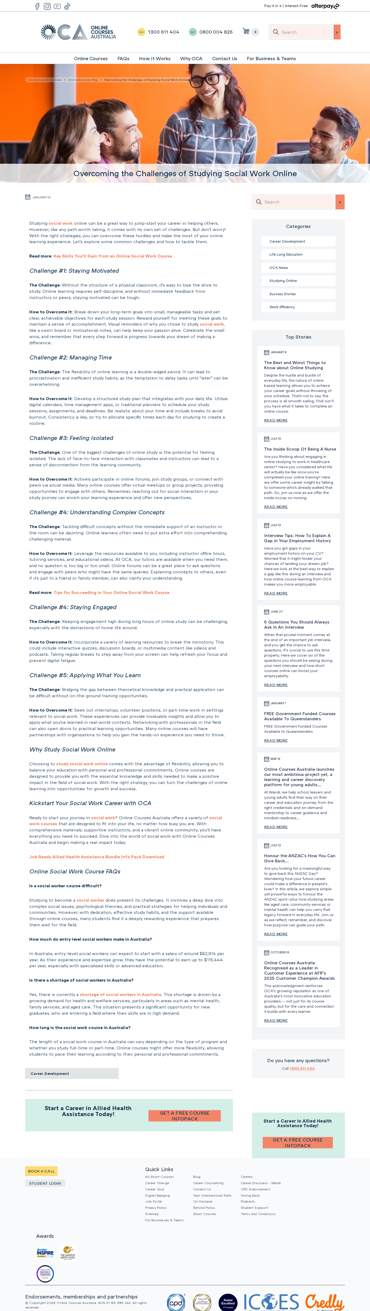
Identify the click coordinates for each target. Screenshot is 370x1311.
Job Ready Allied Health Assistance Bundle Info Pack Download (96, 856)
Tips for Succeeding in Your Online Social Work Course (111, 592)
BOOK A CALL (41, 1171)
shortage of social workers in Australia (120, 994)
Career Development (50, 1073)
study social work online (82, 763)
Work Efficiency (282, 307)
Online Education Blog (83, 79)
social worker (90, 900)
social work (61, 223)
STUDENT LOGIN (45, 1183)
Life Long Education (286, 254)
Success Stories (283, 294)
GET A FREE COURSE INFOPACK (185, 1116)
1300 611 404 (302, 1068)
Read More (276, 420)
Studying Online (283, 280)
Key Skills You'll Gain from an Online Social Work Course (113, 256)
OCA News (279, 267)
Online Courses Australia (78, 32)
